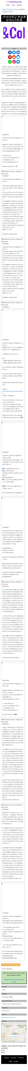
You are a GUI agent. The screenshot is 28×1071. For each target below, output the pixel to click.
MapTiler (13, 1041)
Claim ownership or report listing (10, 964)
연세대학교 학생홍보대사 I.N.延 (14, 1036)
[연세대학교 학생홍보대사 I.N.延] (14, 1033)
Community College (7, 997)
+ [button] (3, 1025)
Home (8, 5)
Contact (14, 1057)
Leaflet (8, 1041)
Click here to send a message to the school (11, 1004)
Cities (13, 5)
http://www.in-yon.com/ (8, 1017)
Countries (20, 5)
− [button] (3, 1028)
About (7, 1057)
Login (16, 1061)
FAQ (10, 1061)
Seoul (16, 9)
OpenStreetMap (19, 1041)
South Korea (10, 9)
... (25, 113)
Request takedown (7, 969)
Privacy (21, 1057)
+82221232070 (5, 1010)
